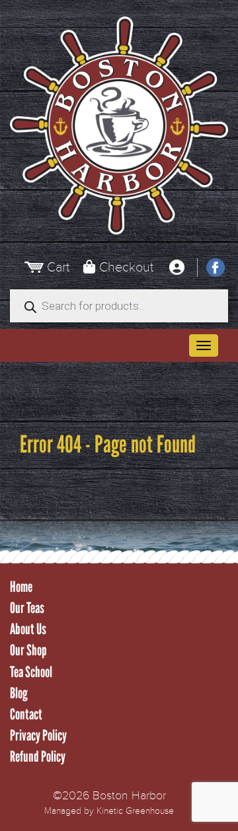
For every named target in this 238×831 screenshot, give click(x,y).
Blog (19, 693)
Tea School (31, 672)
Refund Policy (37, 757)
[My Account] (176, 267)
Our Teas (27, 608)
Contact (26, 714)
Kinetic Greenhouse (135, 810)
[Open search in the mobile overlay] (119, 306)
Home (21, 587)
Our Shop (28, 650)
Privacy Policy (38, 735)
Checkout (126, 267)
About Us (28, 629)
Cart (58, 267)
